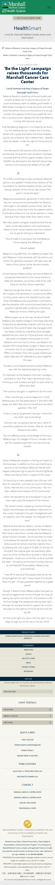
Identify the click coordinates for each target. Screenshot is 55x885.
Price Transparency (44, 845)
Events (28, 654)
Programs (28, 671)
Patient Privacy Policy (30, 841)
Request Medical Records (27, 756)
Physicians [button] (8, 709)
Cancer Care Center (27, 803)
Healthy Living (28, 658)
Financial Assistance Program (26, 845)
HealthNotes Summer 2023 (27, 776)
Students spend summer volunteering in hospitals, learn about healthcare (27, 637)
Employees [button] (8, 722)
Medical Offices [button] (11, 716)
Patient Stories (28, 667)
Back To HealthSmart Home (28, 18)
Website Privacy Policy (13, 841)
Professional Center (27, 808)
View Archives (10, 691)
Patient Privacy (27, 750)
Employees (28, 649)
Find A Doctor (28, 740)
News (28, 662)
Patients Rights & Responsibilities (27, 745)
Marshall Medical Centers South (27, 797)
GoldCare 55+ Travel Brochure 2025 (27, 771)
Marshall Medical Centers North (27, 792)
